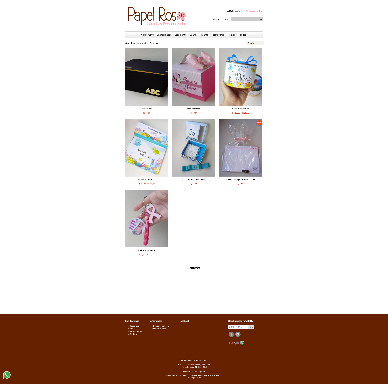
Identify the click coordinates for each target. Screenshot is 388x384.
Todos (243, 34)
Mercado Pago (159, 328)
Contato (133, 334)
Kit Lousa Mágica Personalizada (240, 179)
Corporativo (147, 34)
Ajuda (132, 328)
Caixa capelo (146, 108)
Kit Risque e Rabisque (146, 179)
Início (127, 43)
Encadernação (164, 34)
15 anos (193, 34)
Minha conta (234, 11)
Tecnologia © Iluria (194, 377)
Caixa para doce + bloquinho (193, 179)
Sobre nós (134, 325)
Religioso (232, 34)
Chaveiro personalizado (146, 250)
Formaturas (218, 34)
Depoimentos (136, 331)
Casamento (181, 34)
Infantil (205, 34)
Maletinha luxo (193, 108)
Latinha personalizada (241, 108)
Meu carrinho (255, 10)
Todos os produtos (139, 43)
